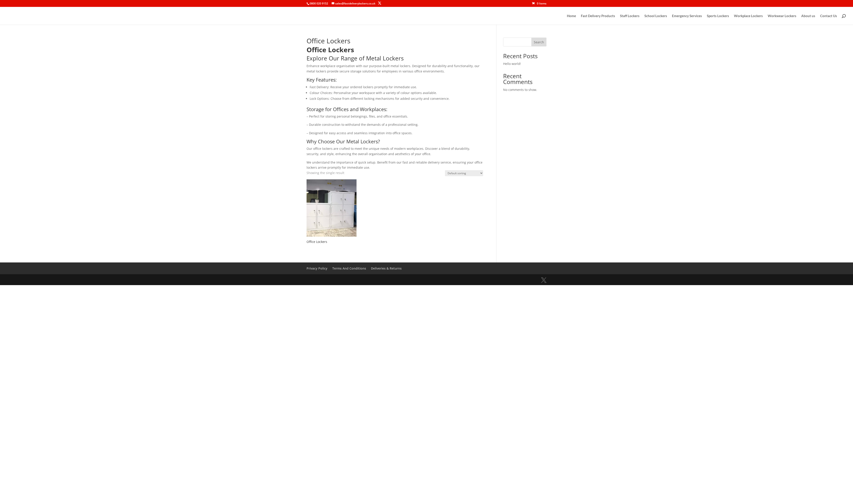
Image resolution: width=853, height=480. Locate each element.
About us (808, 16)
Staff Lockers (630, 16)
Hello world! (512, 64)
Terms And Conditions (349, 268)
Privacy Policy (317, 268)
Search (539, 42)
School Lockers (655, 16)
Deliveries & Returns (386, 268)
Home (571, 16)
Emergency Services (687, 16)
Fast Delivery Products (598, 16)
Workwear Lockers (782, 16)
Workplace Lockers (748, 16)
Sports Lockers (718, 16)
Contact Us (828, 16)
